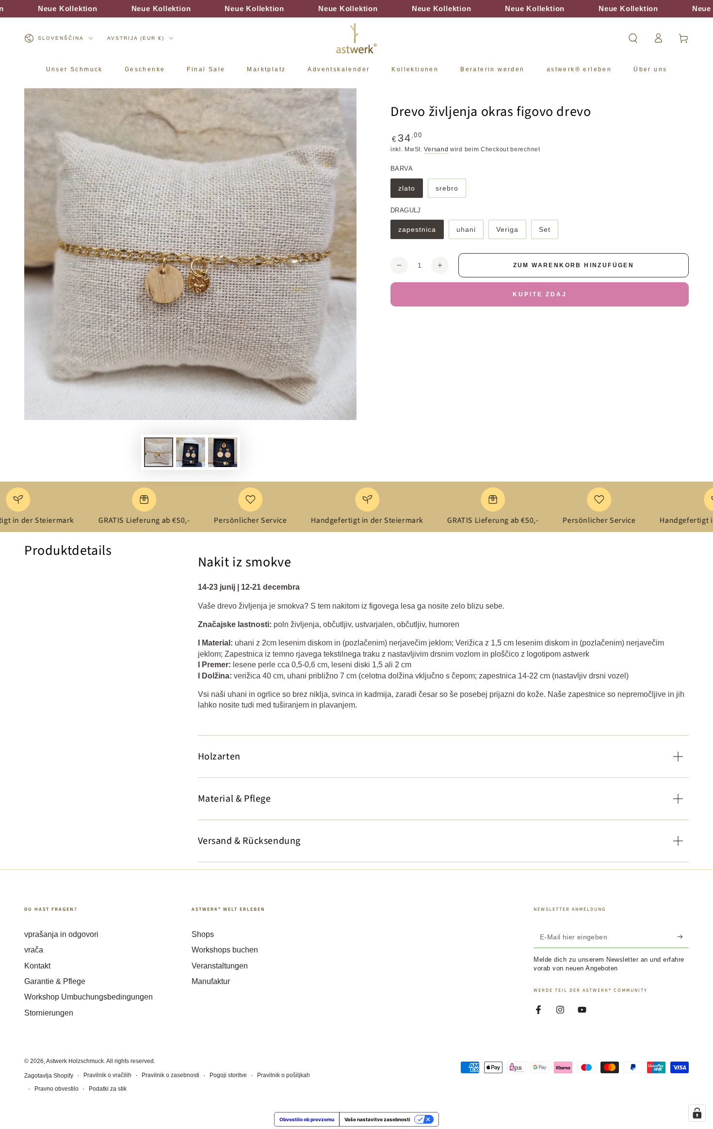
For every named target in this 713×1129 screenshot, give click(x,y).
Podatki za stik (108, 1088)
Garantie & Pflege (54, 981)
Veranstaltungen (220, 966)
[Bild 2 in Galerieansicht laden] (190, 452)
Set (548, 232)
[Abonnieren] (683, 937)
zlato (410, 191)
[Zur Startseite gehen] (356, 38)
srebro (450, 191)
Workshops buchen (225, 950)
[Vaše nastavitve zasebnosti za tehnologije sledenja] (697, 1113)
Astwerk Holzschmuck (75, 1061)
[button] (633, 38)
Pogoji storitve (228, 1075)
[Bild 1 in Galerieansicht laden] (158, 452)
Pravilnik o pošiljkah (283, 1075)
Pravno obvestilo (56, 1088)
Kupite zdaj (540, 294)
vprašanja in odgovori (61, 934)
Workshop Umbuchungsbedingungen (88, 997)
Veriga (511, 232)
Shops (203, 934)
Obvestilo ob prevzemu (306, 1119)
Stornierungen (48, 1013)
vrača (33, 950)
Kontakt (37, 966)
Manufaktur (211, 981)
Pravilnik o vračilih (107, 1075)
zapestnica (418, 232)
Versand (436, 149)
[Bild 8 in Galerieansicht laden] (222, 452)
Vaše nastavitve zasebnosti (377, 1119)
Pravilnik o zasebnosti (170, 1075)
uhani (470, 232)
